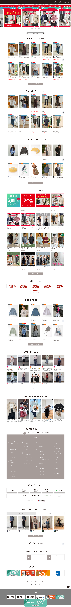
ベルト (56, 462)
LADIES (35, 437)
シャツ (39, 441)
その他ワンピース (13, 476)
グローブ (56, 457)
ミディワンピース (13, 465)
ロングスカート (41, 471)
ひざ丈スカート (41, 473)
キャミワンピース (13, 471)
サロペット (12, 468)
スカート (39, 466)
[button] (1, 18)
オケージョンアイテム (13, 441)
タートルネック (27, 463)
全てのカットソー (28, 454)
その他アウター (13, 457)
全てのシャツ (41, 443)
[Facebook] (39, 584)
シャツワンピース (13, 473)
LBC (14, 4)
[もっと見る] (35, 536)
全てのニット (27, 443)
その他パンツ (41, 463)
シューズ (55, 446)
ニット (25, 441)
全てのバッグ (57, 443)
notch (38, 4)
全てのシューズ (57, 448)
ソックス (56, 460)
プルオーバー (27, 446)
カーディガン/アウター (29, 460)
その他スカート (41, 474)
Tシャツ (26, 456)
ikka (35, 4)
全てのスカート (41, 468)
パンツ (39, 449)
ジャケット (12, 452)
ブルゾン (11, 454)
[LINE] (35, 584)
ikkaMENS (20, 4)
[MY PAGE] (55, 2)
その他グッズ (57, 468)
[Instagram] (31, 584)
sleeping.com (55, 4)
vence (41, 4)
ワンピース (12, 460)
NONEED (45, 4)
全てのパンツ (41, 451)
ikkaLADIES (25, 4)
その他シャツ (41, 446)
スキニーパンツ (41, 454)
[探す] (68, 2)
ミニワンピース (13, 463)
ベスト (11, 455)
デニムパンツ (41, 457)
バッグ (55, 441)
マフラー (56, 463)
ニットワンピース (13, 474)
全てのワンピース (13, 462)
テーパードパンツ (42, 456)
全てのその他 (57, 473)
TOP (16, 4)
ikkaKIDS (31, 4)
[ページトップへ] (68, 587)
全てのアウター (13, 449)
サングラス (56, 459)
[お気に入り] (60, 2)
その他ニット (27, 449)
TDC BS (49, 4)
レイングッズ (57, 465)
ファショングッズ (57, 451)
